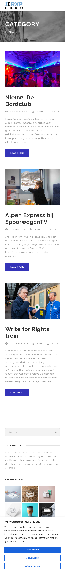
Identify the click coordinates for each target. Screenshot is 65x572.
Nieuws (55, 112)
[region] (32, 544)
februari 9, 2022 (18, 229)
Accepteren (32, 550)
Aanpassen (32, 558)
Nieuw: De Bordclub (19, 100)
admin (40, 112)
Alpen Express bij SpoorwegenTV (29, 218)
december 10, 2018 (19, 343)
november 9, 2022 (19, 112)
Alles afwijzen (32, 566)
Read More (17, 153)
